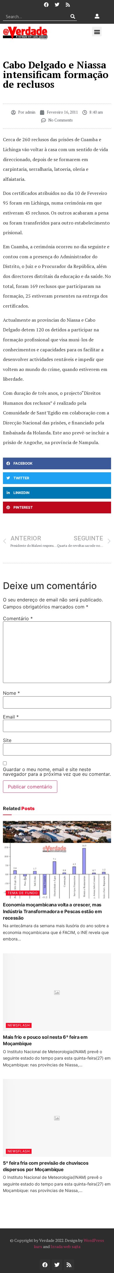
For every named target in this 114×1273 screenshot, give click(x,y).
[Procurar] (72, 16)
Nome (11, 693)
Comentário (18, 618)
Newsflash (19, 1025)
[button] (97, 31)
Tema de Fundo (23, 893)
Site (7, 740)
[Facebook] (46, 4)
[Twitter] (57, 4)
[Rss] (67, 4)
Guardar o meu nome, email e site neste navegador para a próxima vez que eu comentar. (57, 771)
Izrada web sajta (65, 1246)
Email (11, 716)
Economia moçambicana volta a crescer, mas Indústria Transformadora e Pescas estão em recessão (52, 911)
